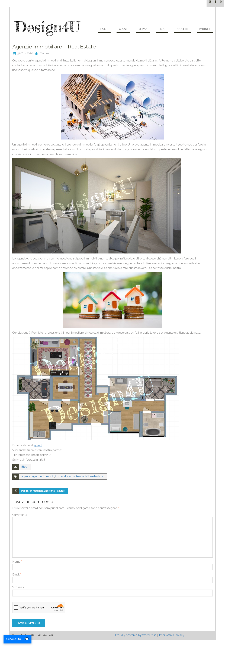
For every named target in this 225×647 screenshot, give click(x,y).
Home (104, 29)
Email (16, 574)
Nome (17, 561)
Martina (44, 53)
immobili (48, 476)
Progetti (182, 29)
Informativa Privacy (171, 635)
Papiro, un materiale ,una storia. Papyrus (43, 491)
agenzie (37, 476)
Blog (162, 29)
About (123, 29)
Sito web (18, 587)
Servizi (143, 29)
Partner (204, 29)
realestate (96, 476)
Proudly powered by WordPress (135, 635)
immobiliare (62, 476)
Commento (20, 514)
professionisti (80, 476)
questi (38, 445)
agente (25, 476)
